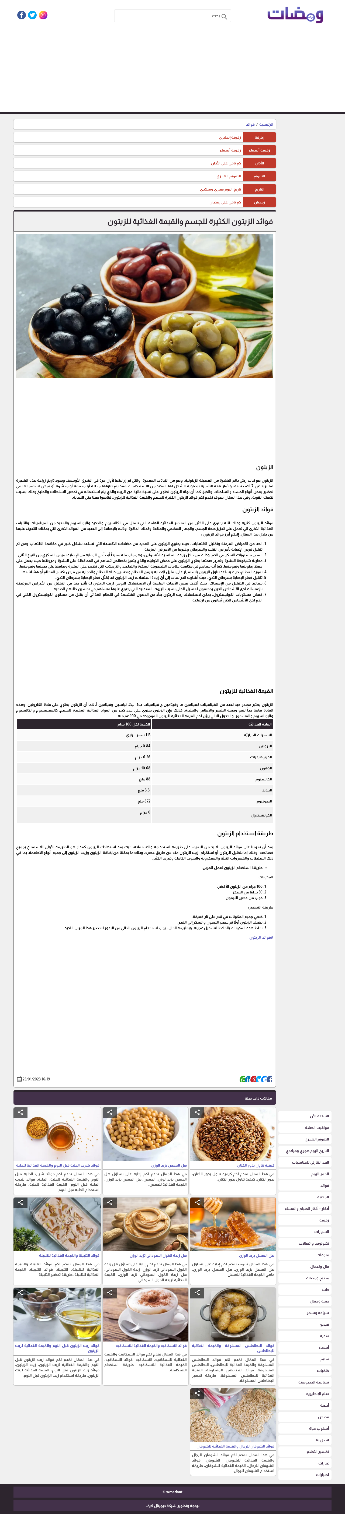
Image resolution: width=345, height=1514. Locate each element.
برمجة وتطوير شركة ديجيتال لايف (172, 1506)
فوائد (250, 124)
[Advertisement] (172, 72)
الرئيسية (266, 124)
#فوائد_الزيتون (261, 937)
